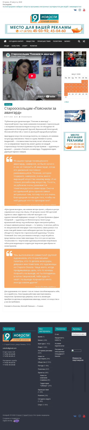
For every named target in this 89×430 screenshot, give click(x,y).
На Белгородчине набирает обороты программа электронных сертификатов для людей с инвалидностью (42, 7)
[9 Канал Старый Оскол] (5, 41)
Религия (33, 46)
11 (69, 88)
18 (69, 91)
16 (86, 88)
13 (76, 88)
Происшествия (43, 41)
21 (79, 91)
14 (79, 88)
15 (83, 88)
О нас (57, 334)
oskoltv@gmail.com (9, 348)
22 (83, 91)
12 (73, 88)
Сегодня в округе (16, 41)
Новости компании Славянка (43, 377)
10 (66, 88)
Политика (57, 41)
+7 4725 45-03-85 (9, 354)
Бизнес (67, 41)
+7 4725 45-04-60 (9, 365)
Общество (30, 41)
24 (66, 94)
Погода (40, 366)
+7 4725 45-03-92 (9, 363)
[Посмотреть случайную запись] (84, 41)
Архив (40, 337)
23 (86, 91)
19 (73, 91)
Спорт (24, 46)
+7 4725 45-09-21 (9, 356)
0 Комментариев (26, 117)
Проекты (41, 373)
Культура (16, 46)
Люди (6, 46)
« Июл (66, 102)
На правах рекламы (45, 351)
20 (76, 91)
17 (66, 91)
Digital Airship (7, 420)
